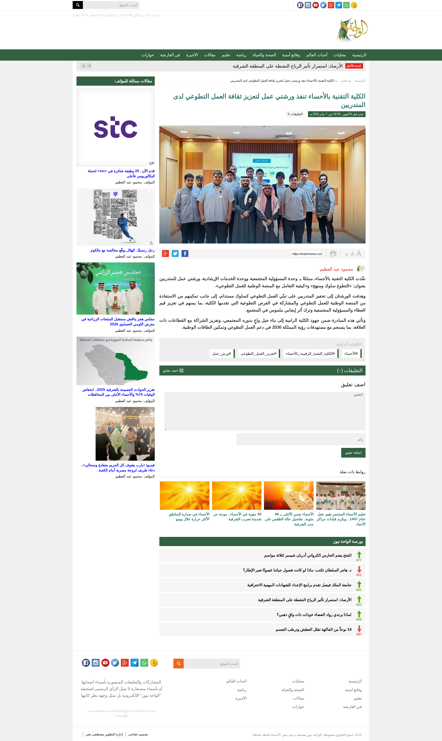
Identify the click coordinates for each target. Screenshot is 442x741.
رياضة (241, 55)
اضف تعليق (170, 370)
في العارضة (170, 55)
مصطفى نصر (95, 734)
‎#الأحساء (351, 353)
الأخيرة (192, 55)
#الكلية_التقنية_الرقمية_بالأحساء (310, 353)
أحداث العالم (316, 55)
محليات (340, 55)
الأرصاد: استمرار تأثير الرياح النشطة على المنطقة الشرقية (288, 66)
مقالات (210, 55)
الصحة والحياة (264, 55)
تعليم (226, 55)
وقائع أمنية (291, 55)
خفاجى (133, 734)
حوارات (147, 55)
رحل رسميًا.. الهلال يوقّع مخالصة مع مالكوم (123, 250)
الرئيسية (359, 55)
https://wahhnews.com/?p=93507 (307, 254)
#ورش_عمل (221, 353)
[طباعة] (333, 254)
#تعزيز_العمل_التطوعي (258, 353)
